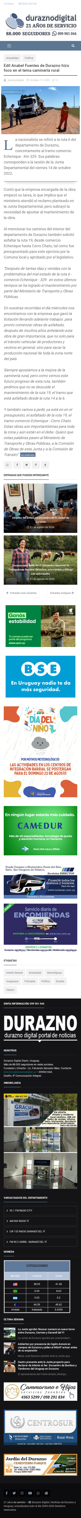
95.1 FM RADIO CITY (20, 1210)
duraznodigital (16, 80)
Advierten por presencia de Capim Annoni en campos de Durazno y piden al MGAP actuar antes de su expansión (47, 1347)
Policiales (30, 981)
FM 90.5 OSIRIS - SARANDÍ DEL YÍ (28, 1241)
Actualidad (12, 58)
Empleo (60, 981)
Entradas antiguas (60, 593)
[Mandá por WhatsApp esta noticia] (8, 465)
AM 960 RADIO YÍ (19, 1221)
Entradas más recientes (23, 593)
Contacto (9, 3)
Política (29, 58)
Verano (10, 989)
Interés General (14, 972)
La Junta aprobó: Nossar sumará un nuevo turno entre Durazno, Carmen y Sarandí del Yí (46, 1331)
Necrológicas (54, 972)
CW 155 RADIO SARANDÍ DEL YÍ (27, 1231)
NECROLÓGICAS (27, 3)
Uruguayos (12, 981)
